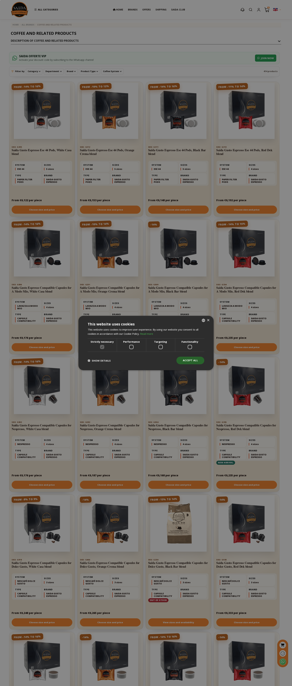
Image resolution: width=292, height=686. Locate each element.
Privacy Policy (157, 356)
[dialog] (146, 343)
